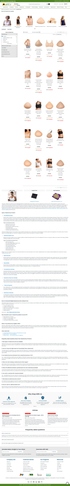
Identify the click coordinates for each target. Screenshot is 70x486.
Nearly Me (54, 208)
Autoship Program (60, 400)
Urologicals (11, 7)
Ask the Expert (59, 471)
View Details (30, 60)
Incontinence (46, 7)
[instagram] (34, 482)
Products (25, 32)
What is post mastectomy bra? (8, 439)
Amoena (3, 209)
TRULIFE (4, 40)
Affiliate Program (43, 468)
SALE (66, 7)
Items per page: (35, 32)
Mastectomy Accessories (8, 292)
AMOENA (4, 36)
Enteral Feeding (35, 7)
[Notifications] (65, 4)
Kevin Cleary (5, 418)
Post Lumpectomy (27, 413)
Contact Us (56, 4)
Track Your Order (26, 461)
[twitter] (28, 482)
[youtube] (39, 482)
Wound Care (5, 7)
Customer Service (28, 459)
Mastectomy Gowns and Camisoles (10, 277)
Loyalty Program (43, 464)
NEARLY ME (5, 39)
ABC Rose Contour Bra (12, 201)
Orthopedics (28, 7)
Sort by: (54, 34)
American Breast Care (63, 208)
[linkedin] (36, 482)
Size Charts (59, 468)
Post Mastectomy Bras (8, 215)
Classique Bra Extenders (34, 201)
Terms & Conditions (26, 466)
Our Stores (9, 464)
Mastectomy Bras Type (6, 45)
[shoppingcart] (66, 4)
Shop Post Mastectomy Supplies (7, 11)
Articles (58, 463)
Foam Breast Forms (5, 52)
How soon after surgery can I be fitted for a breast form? (13, 443)
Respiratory (22, 7)
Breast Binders (6, 263)
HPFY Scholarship (43, 466)
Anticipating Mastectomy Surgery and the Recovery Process (14, 332)
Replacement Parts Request (28, 469)
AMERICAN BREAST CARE (7, 37)
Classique (7, 209)
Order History (25, 464)
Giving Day (42, 463)
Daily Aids (41, 7)
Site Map (8, 468)
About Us (8, 461)
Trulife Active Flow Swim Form (56, 201)
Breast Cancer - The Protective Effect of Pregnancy (13, 335)
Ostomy (16, 7)
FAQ (58, 469)
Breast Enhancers (7, 255)
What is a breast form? (6, 433)
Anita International (48, 208)
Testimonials (9, 466)
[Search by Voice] (47, 4)
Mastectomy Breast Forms (9, 235)
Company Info (11, 459)
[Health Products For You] (7, 4)
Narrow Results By (9, 32)
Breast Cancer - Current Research (9, 334)
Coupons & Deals (60, 461)
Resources (60, 459)
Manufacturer (4, 34)
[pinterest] (41, 482)
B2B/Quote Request (26, 471)
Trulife (57, 208)
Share (4, 425)
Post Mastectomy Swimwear (9, 269)
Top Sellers (4, 47)
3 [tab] (35, 406)
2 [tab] (35, 28)
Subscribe (20, 451)
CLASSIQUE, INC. (6, 42)
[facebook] (31, 482)
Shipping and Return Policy (28, 468)
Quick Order (25, 60)
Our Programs (44, 459)
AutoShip (42, 469)
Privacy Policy (9, 469)
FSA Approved (4, 49)
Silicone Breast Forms (6, 54)
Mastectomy (53, 7)
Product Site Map (10, 471)
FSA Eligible (59, 466)
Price (3, 56)
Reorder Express (26, 463)
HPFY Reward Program (44, 461)
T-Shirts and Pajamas (8, 285)
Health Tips (59, 464)
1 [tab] (34, 28)
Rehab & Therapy (60, 7)
